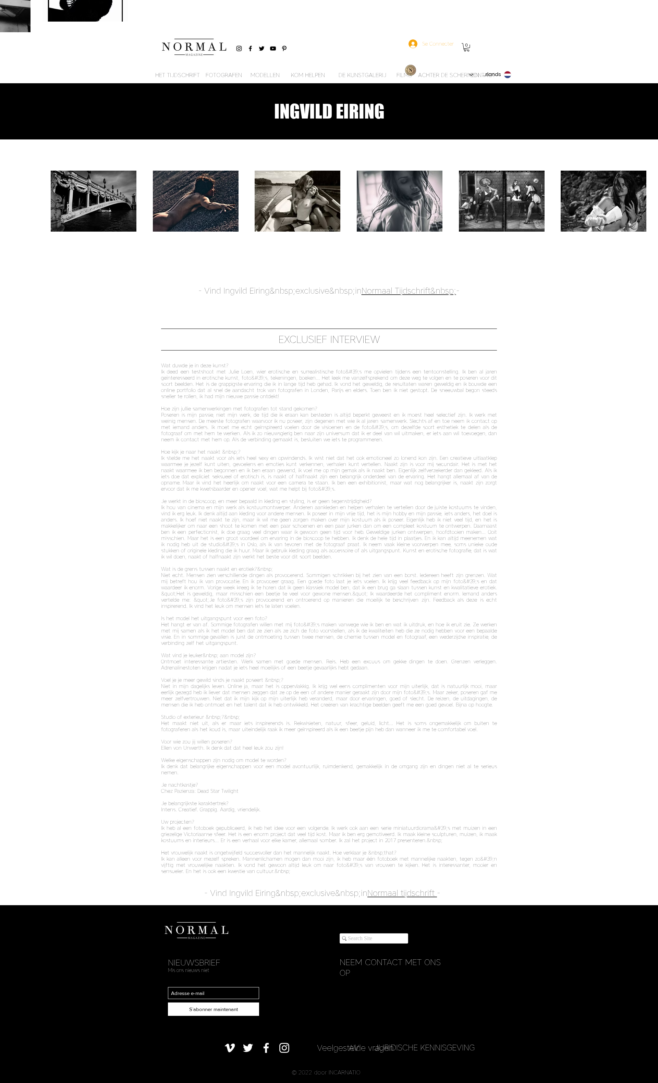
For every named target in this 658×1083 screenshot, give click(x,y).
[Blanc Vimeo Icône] (229, 1048)
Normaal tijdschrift (401, 893)
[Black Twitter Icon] (261, 48)
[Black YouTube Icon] (273, 48)
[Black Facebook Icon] (250, 48)
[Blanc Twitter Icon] (248, 1048)
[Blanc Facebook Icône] (266, 1048)
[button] (467, 47)
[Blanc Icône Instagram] (284, 1048)
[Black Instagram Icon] (239, 48)
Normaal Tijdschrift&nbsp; (409, 291)
